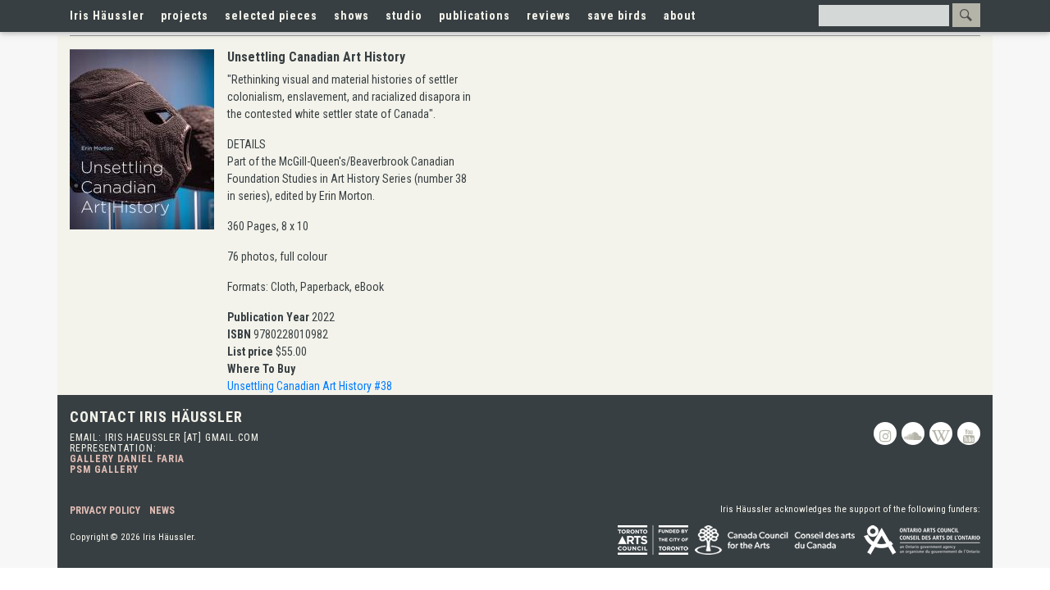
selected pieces (271, 15)
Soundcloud (913, 433)
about (680, 15)
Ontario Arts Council (922, 540)
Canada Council (776, 540)
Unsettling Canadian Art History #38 (309, 386)
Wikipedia (940, 433)
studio (404, 15)
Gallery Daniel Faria (127, 459)
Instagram (885, 433)
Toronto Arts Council (653, 540)
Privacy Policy (105, 510)
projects (184, 15)
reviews (549, 15)
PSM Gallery (104, 469)
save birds (617, 15)
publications (474, 15)
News (162, 510)
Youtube (968, 433)
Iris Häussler (107, 15)
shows (351, 15)
